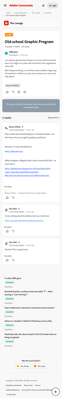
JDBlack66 (13, 52)
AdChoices (12, 394)
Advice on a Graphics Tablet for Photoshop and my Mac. (28, 321)
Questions (47, 13)
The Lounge (36, 13)
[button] (5, 6)
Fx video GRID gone (13, 278)
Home (8, 13)
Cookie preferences (12, 390)
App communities (21, 13)
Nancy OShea (14, 127)
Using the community (13, 385)
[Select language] (43, 5)
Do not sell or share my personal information (38, 390)
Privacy (37, 385)
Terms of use (28, 385)
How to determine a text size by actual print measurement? (29, 307)
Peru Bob (13, 208)
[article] (31, 162)
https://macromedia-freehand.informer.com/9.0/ (24, 220)
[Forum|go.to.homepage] (21, 5)
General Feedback (12, 85)
